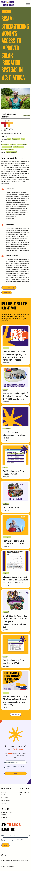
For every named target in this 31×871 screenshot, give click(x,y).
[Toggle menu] (28, 3)
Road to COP (4, 817)
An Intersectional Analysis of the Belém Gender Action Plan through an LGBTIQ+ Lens (15, 396)
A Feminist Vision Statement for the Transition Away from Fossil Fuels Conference (15, 580)
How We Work (5, 795)
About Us (3, 792)
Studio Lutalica (10, 866)
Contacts (3, 803)
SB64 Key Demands (11, 507)
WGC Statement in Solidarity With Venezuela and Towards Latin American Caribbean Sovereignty (15, 700)
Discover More (15, 714)
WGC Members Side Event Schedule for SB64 (14, 472)
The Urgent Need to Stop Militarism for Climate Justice (15, 542)
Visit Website (7, 292)
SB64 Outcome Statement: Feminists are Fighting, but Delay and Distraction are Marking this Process (14, 355)
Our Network (4, 798)
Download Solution (8, 288)
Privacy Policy (20, 840)
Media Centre (22, 795)
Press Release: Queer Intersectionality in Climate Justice (14, 435)
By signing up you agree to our (15, 767)
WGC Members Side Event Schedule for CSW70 (14, 661)
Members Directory (6, 800)
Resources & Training (24, 792)
